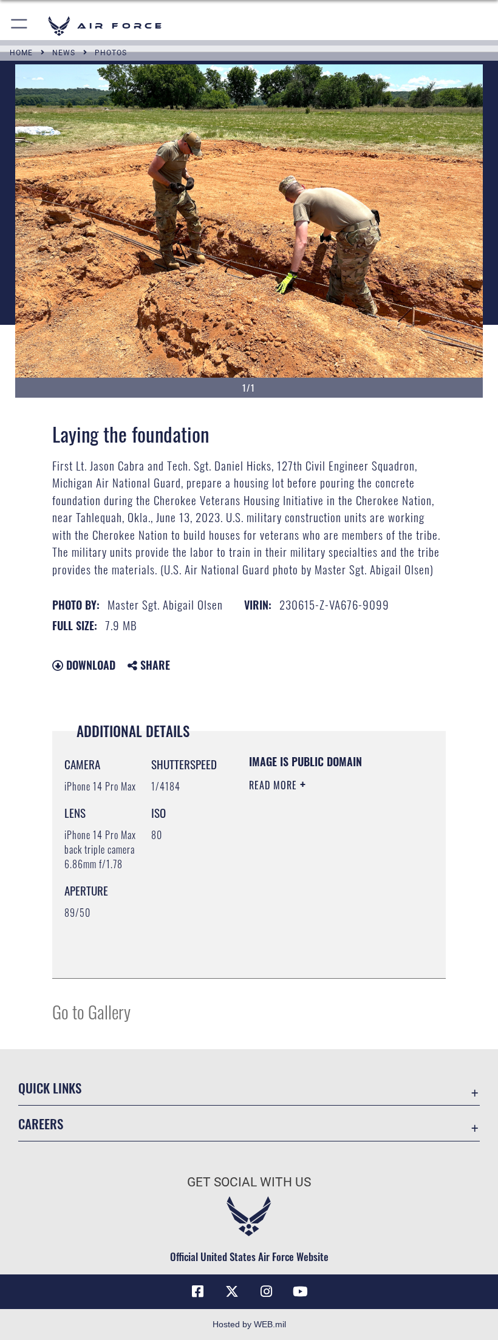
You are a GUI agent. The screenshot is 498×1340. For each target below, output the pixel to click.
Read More (274, 785)
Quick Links (49, 1087)
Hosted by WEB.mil (249, 1324)
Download (89, 665)
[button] (19, 26)
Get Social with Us (249, 1182)
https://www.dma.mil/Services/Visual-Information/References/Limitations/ (323, 939)
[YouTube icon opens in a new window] (300, 1291)
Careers (40, 1123)
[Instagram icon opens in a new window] (266, 1291)
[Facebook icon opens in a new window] (198, 1291)
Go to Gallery (91, 1011)
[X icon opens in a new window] (232, 1291)
